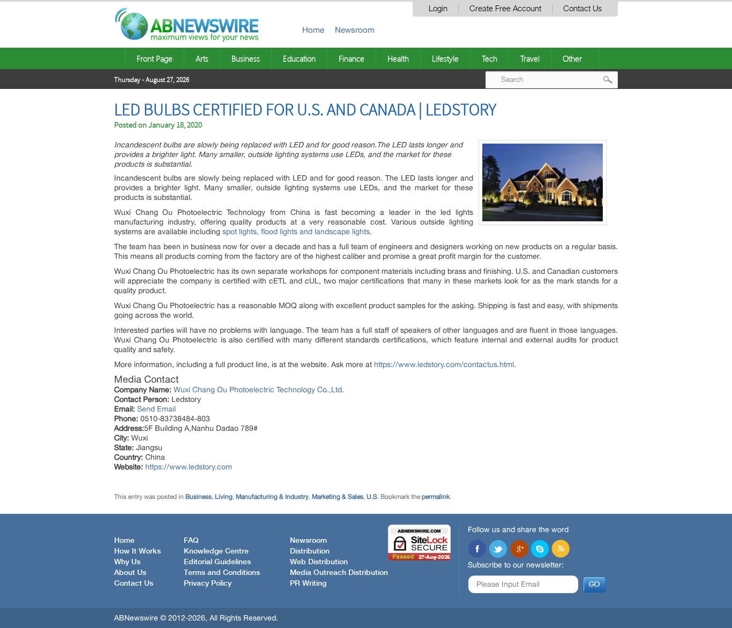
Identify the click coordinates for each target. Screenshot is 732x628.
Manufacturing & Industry (272, 496)
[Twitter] (498, 550)
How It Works (137, 551)
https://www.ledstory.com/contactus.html (444, 364)
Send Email (156, 409)
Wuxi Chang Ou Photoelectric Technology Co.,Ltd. (259, 389)
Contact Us (582, 9)
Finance (351, 58)
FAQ (191, 540)
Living (224, 496)
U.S (372, 496)
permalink (436, 496)
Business (245, 58)
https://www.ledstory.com (188, 466)
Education (299, 58)
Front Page (155, 58)
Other (572, 58)
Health (398, 58)
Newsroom (355, 29)
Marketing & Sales (337, 496)
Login (438, 9)
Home (313, 29)
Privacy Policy (207, 583)
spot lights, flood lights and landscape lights (296, 231)
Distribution (310, 551)
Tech (489, 58)
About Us (130, 573)
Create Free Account (505, 9)
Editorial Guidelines (217, 562)
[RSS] (560, 550)
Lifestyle (445, 58)
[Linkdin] (519, 550)
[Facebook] (477, 550)
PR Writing (308, 583)
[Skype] (540, 550)
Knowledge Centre (216, 551)
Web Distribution (319, 562)
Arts (202, 58)
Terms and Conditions (222, 573)
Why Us (127, 562)
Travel (530, 58)
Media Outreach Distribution (339, 573)
